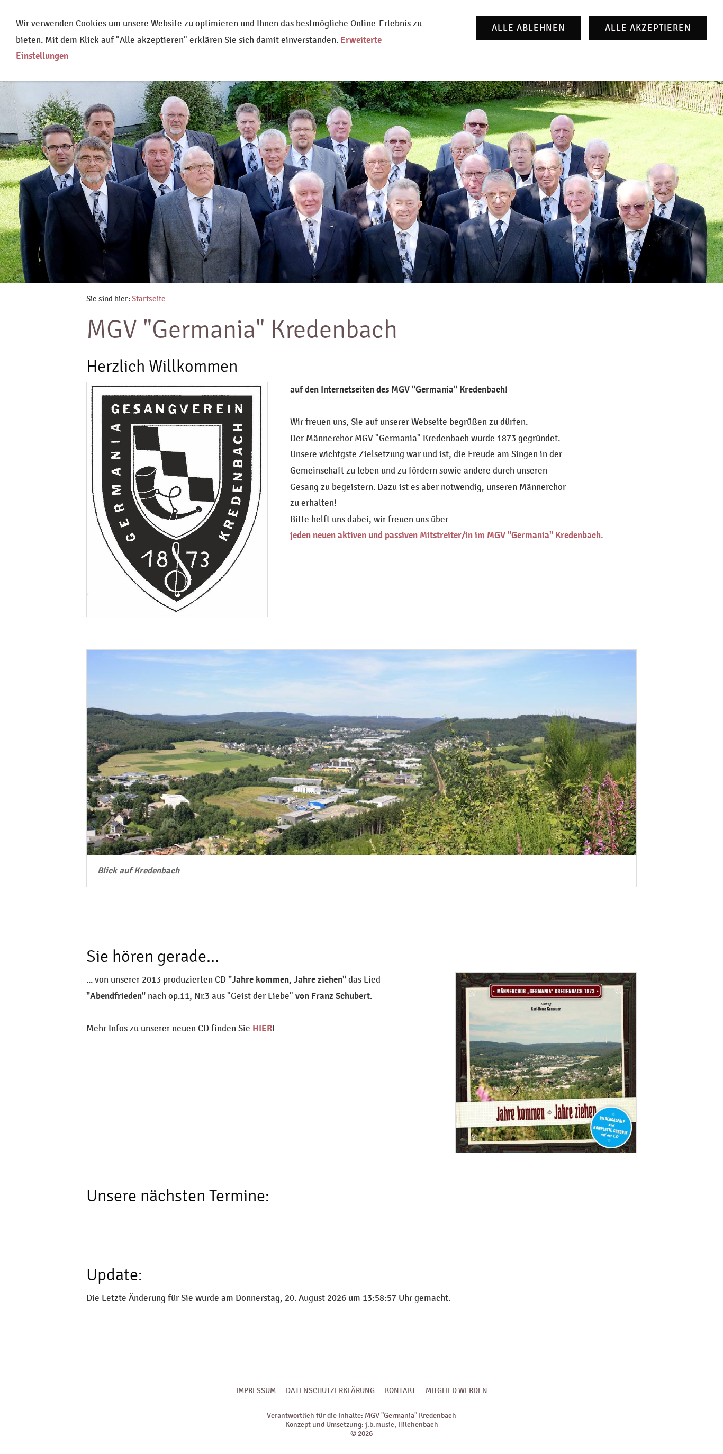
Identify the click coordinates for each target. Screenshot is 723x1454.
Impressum (256, 1390)
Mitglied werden (456, 1390)
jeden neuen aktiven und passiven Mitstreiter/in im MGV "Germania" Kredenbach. (446, 535)
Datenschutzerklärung (330, 1390)
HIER (262, 1028)
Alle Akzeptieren (648, 27)
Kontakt (400, 1390)
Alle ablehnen (528, 27)
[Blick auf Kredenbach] (361, 752)
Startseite (149, 299)
